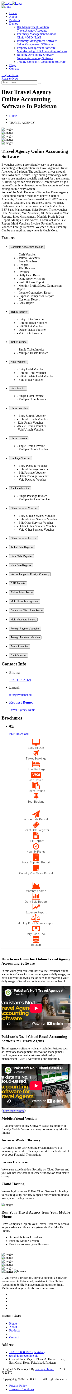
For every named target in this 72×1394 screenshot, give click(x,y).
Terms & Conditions (21, 1389)
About (13, 16)
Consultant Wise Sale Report (27, 610)
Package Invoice (20, 488)
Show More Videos (13, 1110)
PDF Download (19, 733)
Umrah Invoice (19, 438)
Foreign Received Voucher (25, 637)
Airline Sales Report (22, 592)
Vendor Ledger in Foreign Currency (30, 574)
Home (13, 13)
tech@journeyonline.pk (23, 1355)
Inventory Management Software (37, 41)
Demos (13, 23)
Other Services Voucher (24, 508)
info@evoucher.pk (20, 694)
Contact (14, 68)
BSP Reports (18, 583)
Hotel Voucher (18, 361)
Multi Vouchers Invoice (23, 619)
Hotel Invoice (18, 388)
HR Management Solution (33, 27)
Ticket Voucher (19, 311)
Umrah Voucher (19, 408)
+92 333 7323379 (20, 680)
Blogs (12, 65)
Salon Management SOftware (35, 44)
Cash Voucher (18, 655)
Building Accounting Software (35, 54)
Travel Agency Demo (22, 709)
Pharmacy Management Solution (36, 34)
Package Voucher (20, 458)
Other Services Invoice (23, 538)
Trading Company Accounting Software (41, 61)
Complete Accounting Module (27, 246)
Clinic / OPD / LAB (29, 37)
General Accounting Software (35, 58)
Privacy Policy (18, 1385)
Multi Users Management (25, 601)
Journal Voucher (20, 646)
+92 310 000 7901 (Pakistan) (27, 1352)
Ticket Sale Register (22, 547)
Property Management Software (36, 47)
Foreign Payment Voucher (25, 628)
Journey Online (44, 1369)
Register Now (10, 75)
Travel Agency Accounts (32, 30)
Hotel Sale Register (21, 556)
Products (14, 20)
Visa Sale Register (21, 565)
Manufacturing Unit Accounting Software (42, 51)
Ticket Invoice (18, 342)
